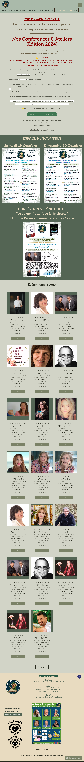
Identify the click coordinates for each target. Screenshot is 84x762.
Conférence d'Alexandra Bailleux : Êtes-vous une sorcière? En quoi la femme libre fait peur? (18, 478)
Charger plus (42, 667)
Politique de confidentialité (48, 752)
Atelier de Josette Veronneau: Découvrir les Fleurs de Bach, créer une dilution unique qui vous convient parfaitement (18, 372)
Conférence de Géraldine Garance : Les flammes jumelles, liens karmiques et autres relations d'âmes (42, 478)
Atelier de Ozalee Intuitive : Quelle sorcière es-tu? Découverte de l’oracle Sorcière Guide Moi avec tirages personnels (66, 584)
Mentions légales (18, 752)
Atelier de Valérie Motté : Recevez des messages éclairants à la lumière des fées (42, 531)
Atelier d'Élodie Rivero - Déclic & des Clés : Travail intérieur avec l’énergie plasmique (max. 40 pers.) (42, 319)
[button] (80, 4)
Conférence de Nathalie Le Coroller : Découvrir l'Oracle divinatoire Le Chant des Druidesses (42, 425)
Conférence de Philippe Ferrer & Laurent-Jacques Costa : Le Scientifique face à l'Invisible (66, 319)
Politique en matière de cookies (31, 752)
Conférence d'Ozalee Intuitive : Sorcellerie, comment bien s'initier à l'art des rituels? (17, 637)
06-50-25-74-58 (57, 682)
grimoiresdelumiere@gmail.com (48, 697)
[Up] (79, 677)
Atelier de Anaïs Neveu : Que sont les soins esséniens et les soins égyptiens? (18, 425)
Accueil (6, 702)
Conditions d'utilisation (63, 752)
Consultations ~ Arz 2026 (11, 711)
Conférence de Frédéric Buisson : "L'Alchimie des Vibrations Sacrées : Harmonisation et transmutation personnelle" (42, 584)
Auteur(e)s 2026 (9, 705)
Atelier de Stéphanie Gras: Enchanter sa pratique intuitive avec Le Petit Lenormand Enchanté (66, 425)
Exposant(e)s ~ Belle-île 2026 (12, 708)
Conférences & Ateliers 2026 (12, 714)
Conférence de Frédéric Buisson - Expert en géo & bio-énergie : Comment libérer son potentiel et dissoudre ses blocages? (66, 372)
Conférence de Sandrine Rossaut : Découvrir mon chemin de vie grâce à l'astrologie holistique (42, 372)
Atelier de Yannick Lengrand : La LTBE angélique (66, 531)
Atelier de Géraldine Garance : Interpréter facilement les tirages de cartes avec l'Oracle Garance (66, 478)
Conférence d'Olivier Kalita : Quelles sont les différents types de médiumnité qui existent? (18, 319)
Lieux (6, 717)
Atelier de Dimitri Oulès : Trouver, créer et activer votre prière (42, 637)
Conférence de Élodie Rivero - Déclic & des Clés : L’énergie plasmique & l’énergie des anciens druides (18, 531)
